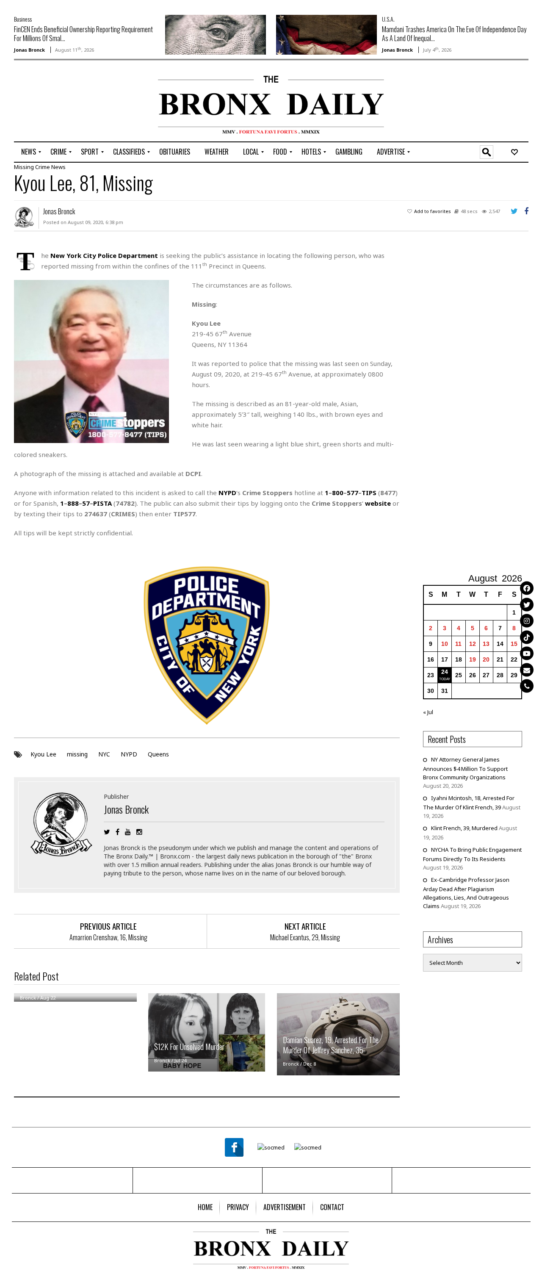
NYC (104, 754)
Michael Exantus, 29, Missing (305, 937)
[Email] (527, 669)
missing (77, 754)
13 (486, 643)
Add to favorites (432, 211)
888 (73, 503)
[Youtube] (527, 653)
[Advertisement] (63, 102)
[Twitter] (527, 604)
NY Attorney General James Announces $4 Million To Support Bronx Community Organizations (465, 768)
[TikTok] (527, 637)
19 (472, 659)
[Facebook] (527, 588)
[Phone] (527, 686)
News (58, 167)
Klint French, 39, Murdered (464, 828)
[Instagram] (527, 621)
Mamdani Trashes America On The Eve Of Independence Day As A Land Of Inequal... (454, 33)
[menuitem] (28, 152)
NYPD (129, 754)
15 (514, 643)
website (378, 503)
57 (86, 503)
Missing (24, 167)
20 (486, 659)
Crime (42, 167)
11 (458, 643)
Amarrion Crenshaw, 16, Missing (108, 937)
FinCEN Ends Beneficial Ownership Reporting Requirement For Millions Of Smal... (83, 33)
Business (23, 18)
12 (472, 643)
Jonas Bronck (29, 50)
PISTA (102, 503)
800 (337, 492)
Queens (158, 754)
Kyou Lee (43, 754)
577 (352, 492)
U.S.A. (388, 18)
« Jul (428, 712)
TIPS (369, 492)
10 (444, 643)
